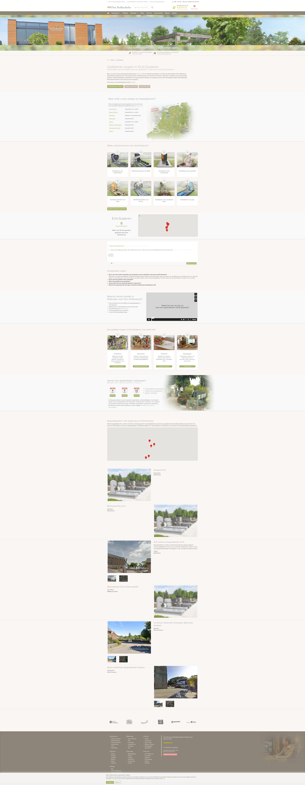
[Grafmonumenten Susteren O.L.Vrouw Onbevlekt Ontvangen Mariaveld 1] (123, 659)
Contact (174, 13)
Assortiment (115, 13)
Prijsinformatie (187, 366)
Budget (113, 754)
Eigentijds (113, 757)
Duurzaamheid (158, 13)
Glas (129, 748)
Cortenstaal (131, 742)
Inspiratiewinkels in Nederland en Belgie (137, 1)
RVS (129, 740)
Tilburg (133, 82)
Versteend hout (132, 744)
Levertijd (130, 757)
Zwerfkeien (131, 746)
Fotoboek (125, 13)
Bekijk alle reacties (191, 263)
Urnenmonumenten (116, 742)
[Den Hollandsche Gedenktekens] (119, 7)
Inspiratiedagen (148, 746)
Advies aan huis (138, 106)
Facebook (147, 763)
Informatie (133, 13)
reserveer (112, 395)
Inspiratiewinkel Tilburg (115, 86)
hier (164, 778)
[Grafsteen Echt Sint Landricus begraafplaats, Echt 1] (123, 578)
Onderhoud (131, 759)
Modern (113, 761)
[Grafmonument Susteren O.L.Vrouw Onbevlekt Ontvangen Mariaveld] (111, 659)
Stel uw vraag (148, 742)
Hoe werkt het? (144, 86)
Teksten (130, 755)
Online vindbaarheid (116, 771)
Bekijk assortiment (131, 86)
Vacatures (147, 757)
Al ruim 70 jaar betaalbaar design (117, 1)
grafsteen (139, 74)
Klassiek (113, 759)
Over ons (149, 13)
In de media (148, 755)
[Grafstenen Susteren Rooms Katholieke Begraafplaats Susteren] (158, 704)
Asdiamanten (114, 748)
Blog (112, 769)
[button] (168, 224)
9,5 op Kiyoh (124, 308)
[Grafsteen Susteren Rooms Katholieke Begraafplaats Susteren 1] (170, 704)
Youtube (147, 761)
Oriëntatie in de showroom (140, 366)
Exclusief (113, 755)
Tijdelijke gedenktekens (117, 772)
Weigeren (117, 782)
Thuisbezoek (148, 740)
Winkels (167, 13)
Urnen (112, 746)
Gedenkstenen (115, 744)
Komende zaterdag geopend (157, 1)
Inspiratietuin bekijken (117, 366)
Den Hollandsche (149, 754)
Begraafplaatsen (132, 754)
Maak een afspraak (149, 744)
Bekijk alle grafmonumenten (117, 209)
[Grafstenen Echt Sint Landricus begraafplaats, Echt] (111, 578)
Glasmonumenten (115, 740)
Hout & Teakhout (132, 739)
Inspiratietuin (148, 748)
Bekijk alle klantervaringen (170, 754)
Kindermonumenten (116, 739)
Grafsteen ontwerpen (164, 366)
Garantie (130, 763)
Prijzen (142, 13)
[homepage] (108, 13)
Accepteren (110, 782)
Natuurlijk (113, 763)
